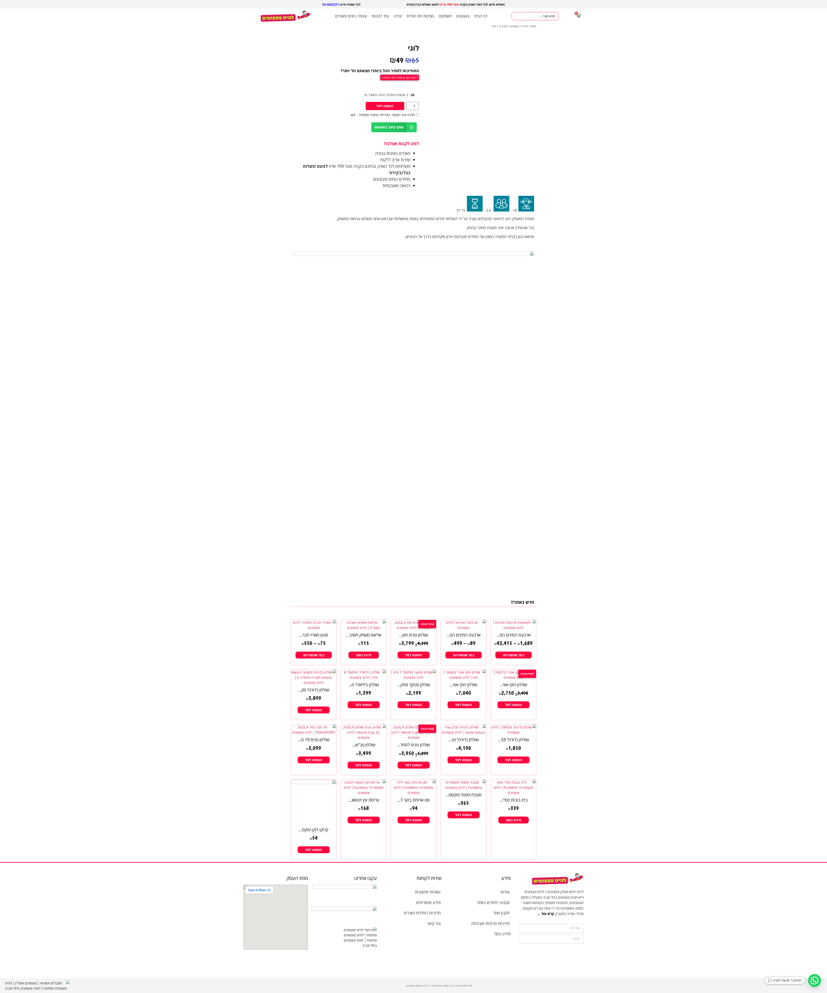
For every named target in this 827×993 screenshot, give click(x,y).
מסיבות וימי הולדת (420, 16)
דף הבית (480, 16)
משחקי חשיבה (509, 26)
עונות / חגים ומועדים (351, 16)
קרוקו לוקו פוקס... (313, 830)
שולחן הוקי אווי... (513, 685)
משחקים (445, 16)
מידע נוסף (363, 655)
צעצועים (462, 16)
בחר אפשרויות (513, 655)
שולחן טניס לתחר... (413, 745)
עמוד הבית (529, 26)
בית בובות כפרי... (513, 800)
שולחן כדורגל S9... (513, 739)
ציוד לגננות (380, 16)
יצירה (398, 16)
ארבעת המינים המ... (513, 635)
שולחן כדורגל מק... (313, 690)
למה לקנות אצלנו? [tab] (401, 143)
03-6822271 (330, 4)
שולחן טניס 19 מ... (314, 739)
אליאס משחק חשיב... (363, 635)
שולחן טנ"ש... (363, 745)
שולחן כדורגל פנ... (463, 739)
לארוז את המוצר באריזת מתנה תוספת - (383, 115)
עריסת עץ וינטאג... (363, 800)
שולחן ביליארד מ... (363, 685)
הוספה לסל (384, 106)
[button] (394, 127)
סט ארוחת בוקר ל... (413, 800)
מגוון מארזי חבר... (313, 635)
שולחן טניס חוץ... (413, 635)
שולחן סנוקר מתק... (413, 685)
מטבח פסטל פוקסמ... (463, 795)
